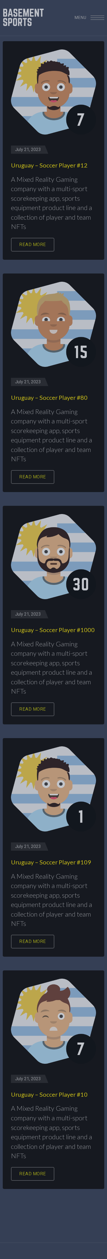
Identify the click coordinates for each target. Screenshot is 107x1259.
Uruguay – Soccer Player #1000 (53, 629)
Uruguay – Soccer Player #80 (49, 397)
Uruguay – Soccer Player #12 (49, 165)
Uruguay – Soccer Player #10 (49, 1094)
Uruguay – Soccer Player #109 (51, 862)
